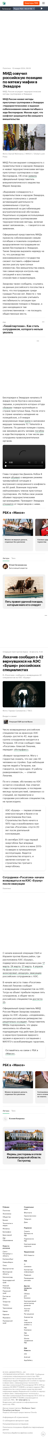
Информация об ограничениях (15, 1417)
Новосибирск (8, 1262)
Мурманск (6, 1317)
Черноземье (7, 1308)
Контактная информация (27, 1270)
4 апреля (38, 966)
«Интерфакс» (21, 749)
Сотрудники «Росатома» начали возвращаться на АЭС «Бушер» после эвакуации (23, 880)
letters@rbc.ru (24, 1399)
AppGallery (27, 1360)
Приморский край (8, 1322)
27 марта (26, 966)
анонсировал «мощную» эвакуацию (22, 972)
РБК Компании (27, 1328)
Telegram (27, 1219)
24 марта (15, 966)
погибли (39, 430)
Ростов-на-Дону (7, 1297)
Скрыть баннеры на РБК (28, 1233)
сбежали (7, 407)
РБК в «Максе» (14, 512)
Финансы (6, 1228)
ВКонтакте (28, 1212)
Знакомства (27, 1317)
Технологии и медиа (8, 1224)
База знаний (7, 1235)
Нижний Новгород (6, 1286)
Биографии (7, 1232)
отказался (8, 503)
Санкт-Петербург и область (7, 1253)
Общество (7, 1217)
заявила (32, 175)
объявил (15, 477)
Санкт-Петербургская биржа (19, 1409)
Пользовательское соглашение (15, 1423)
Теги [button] (13, 558)
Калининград (8, 1277)
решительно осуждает (15, 1021)
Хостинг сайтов (27, 1309)
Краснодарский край (8, 1281)
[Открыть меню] (43, 3)
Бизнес (5, 1220)
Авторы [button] (6, 558)
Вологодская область (7, 1273)
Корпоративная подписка (29, 1245)
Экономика (7, 1213)
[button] (18, 535)
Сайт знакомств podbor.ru (27, 1322)
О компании (27, 1265)
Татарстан (6, 1301)
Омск (5, 1265)
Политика (7, 68)
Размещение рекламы (27, 1279)
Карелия (6, 1314)
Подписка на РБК (29, 1239)
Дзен (26, 1222)
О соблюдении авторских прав (16, 1420)
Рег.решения (27, 1314)
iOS (25, 1354)
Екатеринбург (8, 1259)
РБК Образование (8, 1239)
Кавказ (5, 1311)
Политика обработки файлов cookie (18, 1432)
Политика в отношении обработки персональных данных (23, 1428)
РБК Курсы (26, 1334)
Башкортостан (8, 1268)
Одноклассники (29, 1216)
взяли (28, 420)
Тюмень (6, 1305)
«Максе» (10, 1053)
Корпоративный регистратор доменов (27, 1303)
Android (27, 1357)
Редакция (27, 1275)
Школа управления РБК (27, 1340)
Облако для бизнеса (27, 1295)
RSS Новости (29, 1255)
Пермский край (7, 1292)
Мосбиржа (26, 1408)
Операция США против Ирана (15, 651)
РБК (4, 322)
